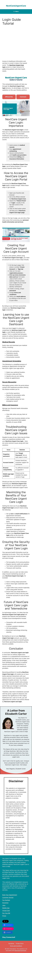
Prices (4, 916)
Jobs (3, 905)
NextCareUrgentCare (16, 6)
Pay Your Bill (6, 913)
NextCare (12, 65)
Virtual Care (6, 910)
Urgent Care (20, 65)
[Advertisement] (16, 44)
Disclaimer (11, 943)
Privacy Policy (20, 943)
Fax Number (6, 900)
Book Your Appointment (9, 895)
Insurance (5, 903)
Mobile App (5, 908)
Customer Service (7, 897)
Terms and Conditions (16, 946)
